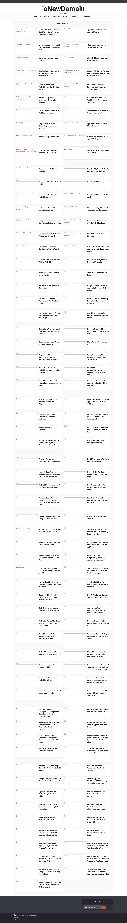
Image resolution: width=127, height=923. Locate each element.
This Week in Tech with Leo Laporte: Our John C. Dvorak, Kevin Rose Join (97, 532)
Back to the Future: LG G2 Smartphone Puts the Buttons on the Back (97, 500)
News (35, 16)
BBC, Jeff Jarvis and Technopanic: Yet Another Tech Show (96, 768)
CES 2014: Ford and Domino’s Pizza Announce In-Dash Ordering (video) (97, 417)
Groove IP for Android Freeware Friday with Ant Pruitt (96, 833)
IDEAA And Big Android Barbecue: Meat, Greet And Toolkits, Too (97, 87)
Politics (73, 16)
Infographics (85, 16)
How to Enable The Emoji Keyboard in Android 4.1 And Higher (97, 474)
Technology (56, 16)
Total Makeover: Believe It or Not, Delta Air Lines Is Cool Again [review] (49, 73)
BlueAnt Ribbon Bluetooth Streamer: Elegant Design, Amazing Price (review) (96, 654)
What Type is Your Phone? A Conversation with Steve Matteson (48, 417)
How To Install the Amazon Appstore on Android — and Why (48, 402)
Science (65, 16)
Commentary (44, 16)
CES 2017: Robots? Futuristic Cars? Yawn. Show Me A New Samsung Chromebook (49, 32)
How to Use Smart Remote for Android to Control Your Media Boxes (98, 249)
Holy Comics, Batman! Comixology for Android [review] (47, 126)
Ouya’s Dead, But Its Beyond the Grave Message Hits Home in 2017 (50, 571)
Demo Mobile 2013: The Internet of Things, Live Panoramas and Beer (47, 636)
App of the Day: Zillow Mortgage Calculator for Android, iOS (47, 100)
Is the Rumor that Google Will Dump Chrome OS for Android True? (49, 47)
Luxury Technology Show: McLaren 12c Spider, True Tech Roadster (96, 357)
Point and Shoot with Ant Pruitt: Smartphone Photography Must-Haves (96, 807)
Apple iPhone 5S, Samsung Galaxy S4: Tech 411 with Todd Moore (50, 768)
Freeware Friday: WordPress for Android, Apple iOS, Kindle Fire (49, 558)
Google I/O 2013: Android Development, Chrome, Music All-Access (97, 584)
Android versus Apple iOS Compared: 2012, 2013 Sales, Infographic (97, 820)
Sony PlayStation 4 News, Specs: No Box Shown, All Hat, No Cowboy (49, 807)
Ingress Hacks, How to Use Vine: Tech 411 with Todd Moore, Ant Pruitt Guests (48, 833)
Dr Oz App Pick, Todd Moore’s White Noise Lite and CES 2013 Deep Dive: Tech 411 (50, 859)
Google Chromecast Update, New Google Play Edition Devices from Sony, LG (49, 442)
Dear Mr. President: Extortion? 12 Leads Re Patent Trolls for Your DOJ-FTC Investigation (98, 667)
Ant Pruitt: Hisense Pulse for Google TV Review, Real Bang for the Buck (49, 872)
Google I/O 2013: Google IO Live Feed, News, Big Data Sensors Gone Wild (48, 597)
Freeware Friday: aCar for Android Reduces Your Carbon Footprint (98, 623)
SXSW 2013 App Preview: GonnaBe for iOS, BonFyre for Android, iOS (97, 750)
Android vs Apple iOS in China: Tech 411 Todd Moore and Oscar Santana (49, 623)
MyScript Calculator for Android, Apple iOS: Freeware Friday (49, 794)
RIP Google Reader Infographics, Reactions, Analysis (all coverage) (96, 558)
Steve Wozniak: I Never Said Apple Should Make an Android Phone (50, 383)
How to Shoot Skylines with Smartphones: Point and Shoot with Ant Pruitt (50, 584)
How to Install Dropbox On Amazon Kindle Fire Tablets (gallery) (97, 383)
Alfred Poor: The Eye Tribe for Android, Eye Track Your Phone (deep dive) (50, 370)
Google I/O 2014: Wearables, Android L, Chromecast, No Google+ (97, 288)
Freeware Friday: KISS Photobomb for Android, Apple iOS (98, 331)
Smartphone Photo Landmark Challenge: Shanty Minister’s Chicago (49, 331)
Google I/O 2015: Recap (95, 182)
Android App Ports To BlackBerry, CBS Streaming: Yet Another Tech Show (97, 781)
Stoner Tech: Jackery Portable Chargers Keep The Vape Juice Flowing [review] (98, 73)
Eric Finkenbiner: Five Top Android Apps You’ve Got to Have (97, 725)
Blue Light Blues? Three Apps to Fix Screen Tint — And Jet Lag (97, 430)
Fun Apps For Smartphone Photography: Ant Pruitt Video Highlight (49, 301)
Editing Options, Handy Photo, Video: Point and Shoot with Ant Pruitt (98, 545)
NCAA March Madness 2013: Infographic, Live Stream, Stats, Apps (97, 693)
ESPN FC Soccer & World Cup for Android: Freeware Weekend (97, 301)
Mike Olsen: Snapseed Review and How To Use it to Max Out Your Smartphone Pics (97, 846)
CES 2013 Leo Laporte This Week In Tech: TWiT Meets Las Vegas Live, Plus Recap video (98, 859)
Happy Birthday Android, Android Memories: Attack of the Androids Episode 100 (49, 474)
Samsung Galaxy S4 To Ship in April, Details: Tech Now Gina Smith (98, 636)
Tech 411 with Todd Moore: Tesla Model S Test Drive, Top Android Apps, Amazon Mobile (98, 872)
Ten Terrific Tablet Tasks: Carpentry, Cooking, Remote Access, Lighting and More (97, 680)
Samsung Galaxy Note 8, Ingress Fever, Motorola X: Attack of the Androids (48, 846)
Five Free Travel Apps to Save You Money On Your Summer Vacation (97, 100)
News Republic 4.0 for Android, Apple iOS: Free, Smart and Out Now (98, 402)
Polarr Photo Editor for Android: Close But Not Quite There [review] (49, 87)
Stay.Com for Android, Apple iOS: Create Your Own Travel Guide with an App (97, 571)
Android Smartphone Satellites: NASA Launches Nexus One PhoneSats (96, 610)
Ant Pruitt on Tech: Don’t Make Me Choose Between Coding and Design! (50, 315)
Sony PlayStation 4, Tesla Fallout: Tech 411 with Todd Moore (97, 794)
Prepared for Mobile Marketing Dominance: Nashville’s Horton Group (48, 357)
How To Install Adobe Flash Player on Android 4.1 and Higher (97, 487)
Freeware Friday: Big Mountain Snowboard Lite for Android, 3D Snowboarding (50, 885)
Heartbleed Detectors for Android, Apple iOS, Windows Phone (97, 315)
